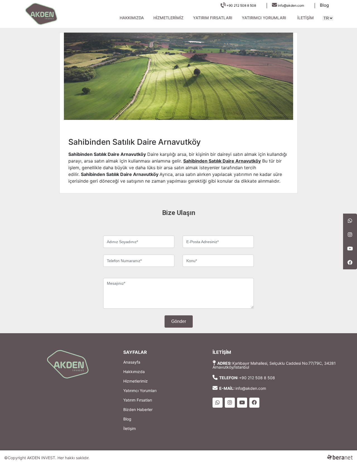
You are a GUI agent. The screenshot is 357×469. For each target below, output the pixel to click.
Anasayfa (131, 362)
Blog (324, 5)
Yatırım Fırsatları (212, 17)
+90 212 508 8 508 (241, 5)
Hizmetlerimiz (168, 17)
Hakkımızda (132, 17)
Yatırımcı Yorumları (264, 17)
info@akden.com (291, 5)
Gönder (178, 321)
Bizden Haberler (138, 410)
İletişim (305, 17)
